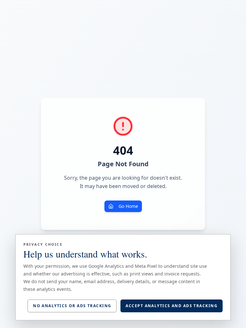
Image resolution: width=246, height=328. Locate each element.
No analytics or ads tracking (72, 305)
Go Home (128, 206)
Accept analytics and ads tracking (171, 305)
